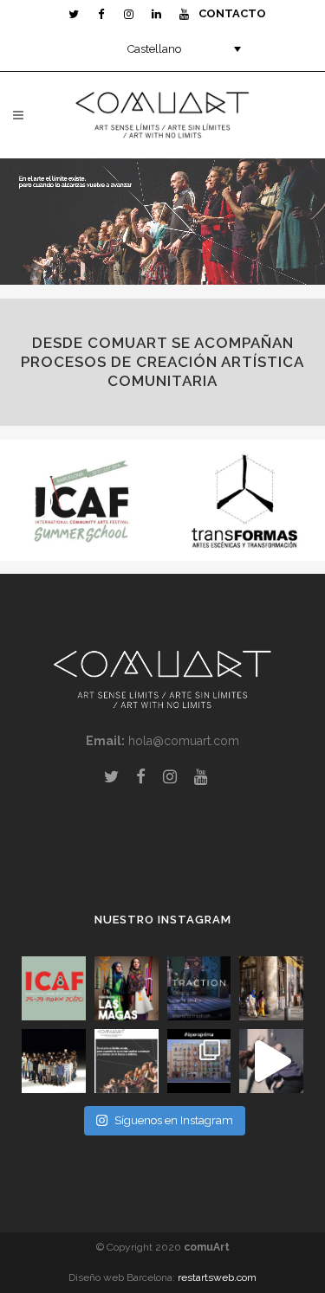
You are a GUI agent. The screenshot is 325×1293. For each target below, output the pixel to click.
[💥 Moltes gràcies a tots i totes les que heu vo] (271, 988)
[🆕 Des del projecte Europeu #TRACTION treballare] (199, 988)
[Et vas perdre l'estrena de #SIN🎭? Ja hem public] (271, 1061)
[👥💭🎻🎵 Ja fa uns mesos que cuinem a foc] (199, 1061)
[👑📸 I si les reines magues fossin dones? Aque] (126, 988)
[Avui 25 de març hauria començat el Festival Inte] (54, 988)
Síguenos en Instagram (173, 1120)
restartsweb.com (217, 1277)
